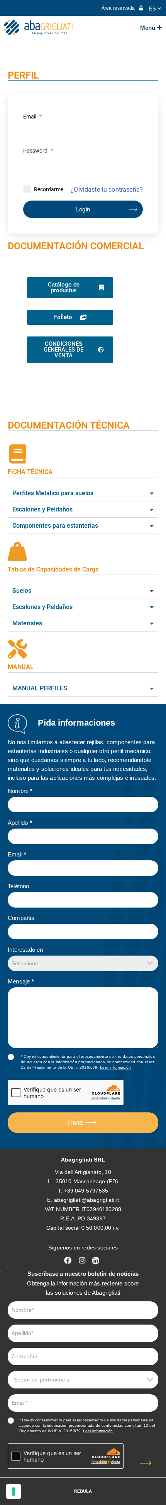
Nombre (20, 791)
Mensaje (21, 981)
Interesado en (25, 949)
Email (32, 116)
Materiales (27, 623)
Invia (75, 1122)
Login (83, 209)
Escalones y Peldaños (42, 509)
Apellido (20, 822)
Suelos (21, 590)
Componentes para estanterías (55, 525)
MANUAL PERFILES (39, 688)
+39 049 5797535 (86, 1191)
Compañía (21, 918)
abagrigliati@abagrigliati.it (86, 1200)
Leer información (115, 1067)
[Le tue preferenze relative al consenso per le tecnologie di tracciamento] (13, 1491)
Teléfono (18, 886)
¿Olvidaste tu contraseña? (107, 189)
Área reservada (119, 8)
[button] (83, 493)
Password (38, 151)
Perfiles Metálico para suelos (52, 493)
